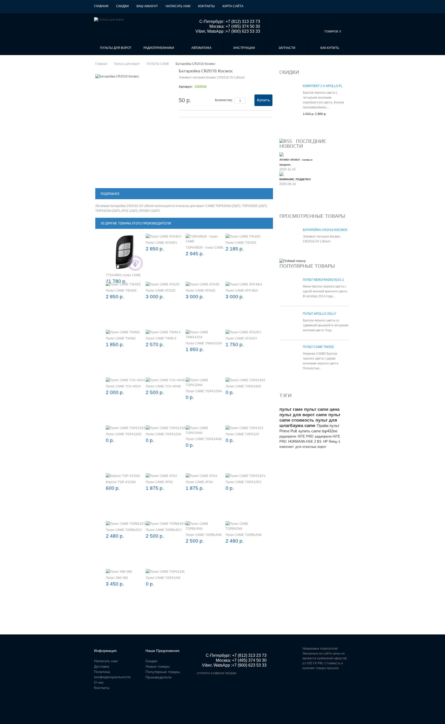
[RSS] (285, 141)
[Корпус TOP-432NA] (123, 475)
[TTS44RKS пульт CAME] (124, 252)
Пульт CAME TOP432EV (243, 482)
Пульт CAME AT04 (199, 482)
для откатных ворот (310, 447)
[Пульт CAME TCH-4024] (125, 380)
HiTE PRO (305, 436)
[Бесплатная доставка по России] (292, 261)
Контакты (206, 6)
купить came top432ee (317, 431)
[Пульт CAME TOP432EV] (246, 475)
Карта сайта (232, 6)
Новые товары (158, 666)
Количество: (224, 100)
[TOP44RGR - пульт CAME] (206, 239)
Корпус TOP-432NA (121, 482)
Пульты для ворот (115, 48)
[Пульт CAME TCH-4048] (165, 380)
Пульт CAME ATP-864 (242, 290)
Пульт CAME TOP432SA (163, 434)
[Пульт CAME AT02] (161, 475)
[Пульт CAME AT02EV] (243, 332)
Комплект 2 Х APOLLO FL (323, 86)
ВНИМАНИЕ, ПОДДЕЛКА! (295, 179)
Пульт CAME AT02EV (241, 338)
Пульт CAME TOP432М (163, 578)
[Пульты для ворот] (109, 19)
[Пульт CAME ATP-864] (244, 284)
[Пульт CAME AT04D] (202, 284)
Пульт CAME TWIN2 (121, 338)
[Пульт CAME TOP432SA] (165, 427)
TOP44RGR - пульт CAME (205, 247)
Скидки (122, 6)
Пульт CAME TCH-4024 (123, 386)
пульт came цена (321, 409)
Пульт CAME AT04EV (161, 243)
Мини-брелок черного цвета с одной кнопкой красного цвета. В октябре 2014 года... (325, 291)
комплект (286, 447)
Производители (159, 677)
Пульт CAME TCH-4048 (163, 386)
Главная (101, 6)
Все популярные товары (304, 380)
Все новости (293, 201)
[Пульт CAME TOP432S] (244, 427)
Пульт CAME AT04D (200, 290)
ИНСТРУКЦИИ (244, 48)
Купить (263, 100)
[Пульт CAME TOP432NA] (206, 382)
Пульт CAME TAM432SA (204, 343)
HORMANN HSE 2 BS (305, 441)
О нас (99, 682)
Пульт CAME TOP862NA (244, 535)
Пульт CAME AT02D (160, 290)
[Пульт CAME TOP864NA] (206, 526)
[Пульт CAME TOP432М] (165, 571)
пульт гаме (291, 409)
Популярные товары (307, 266)
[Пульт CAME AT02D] (162, 284)
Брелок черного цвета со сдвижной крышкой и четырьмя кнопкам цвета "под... (325, 325)
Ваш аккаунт (147, 6)
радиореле (287, 436)
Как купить (329, 48)
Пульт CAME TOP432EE (124, 434)
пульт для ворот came (303, 414)
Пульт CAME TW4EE (121, 290)
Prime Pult (288, 431)
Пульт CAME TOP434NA (204, 439)
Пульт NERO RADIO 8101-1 (323, 280)
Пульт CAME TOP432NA (204, 391)
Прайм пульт (328, 425)
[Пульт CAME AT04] (201, 475)
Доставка (101, 666)
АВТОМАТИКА (201, 48)
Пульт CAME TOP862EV (124, 530)
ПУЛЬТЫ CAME (158, 64)
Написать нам (178, 6)
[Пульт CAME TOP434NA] (206, 430)
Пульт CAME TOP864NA (204, 535)
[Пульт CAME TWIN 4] (163, 332)
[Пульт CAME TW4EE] (123, 284)
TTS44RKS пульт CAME (123, 275)
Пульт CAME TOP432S (242, 434)
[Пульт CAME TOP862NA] (246, 526)
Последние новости (302, 143)
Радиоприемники (158, 48)
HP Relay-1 (331, 441)
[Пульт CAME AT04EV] (163, 236)
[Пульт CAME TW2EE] (243, 236)
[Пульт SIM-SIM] (119, 571)
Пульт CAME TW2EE (241, 243)
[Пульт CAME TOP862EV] (126, 523)
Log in (348, 6)
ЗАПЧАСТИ (287, 48)
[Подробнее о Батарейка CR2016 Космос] (288, 239)
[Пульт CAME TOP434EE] (246, 380)
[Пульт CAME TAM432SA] (206, 334)
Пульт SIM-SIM (117, 578)
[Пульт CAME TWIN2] (123, 332)
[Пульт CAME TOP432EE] (126, 427)
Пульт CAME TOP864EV (164, 530)
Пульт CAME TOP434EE (243, 386)
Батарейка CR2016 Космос (325, 230)
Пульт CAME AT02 (159, 482)
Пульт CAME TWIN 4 (161, 338)
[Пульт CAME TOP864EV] (166, 523)
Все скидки (292, 126)
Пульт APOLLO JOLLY (319, 314)
